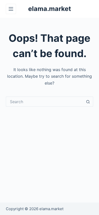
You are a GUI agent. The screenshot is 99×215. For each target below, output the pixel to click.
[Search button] (88, 102)
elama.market (49, 8)
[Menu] (11, 9)
